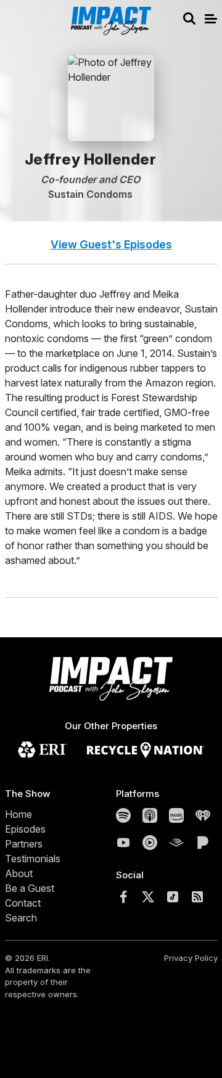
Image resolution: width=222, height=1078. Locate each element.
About (19, 873)
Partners (24, 844)
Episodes (25, 829)
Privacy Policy (191, 958)
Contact (23, 903)
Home (18, 814)
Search (21, 918)
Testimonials (32, 858)
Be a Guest (29, 888)
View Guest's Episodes (111, 244)
